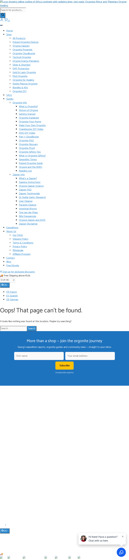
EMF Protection (21, 69)
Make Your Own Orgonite (32, 125)
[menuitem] (67, 292)
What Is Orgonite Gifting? (32, 156)
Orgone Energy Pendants (26, 61)
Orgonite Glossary (28, 144)
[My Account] (2, 21)
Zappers (10, 450)
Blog (8, 262)
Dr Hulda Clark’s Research (32, 197)
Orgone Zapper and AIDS (32, 220)
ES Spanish (12, 296)
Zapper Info (19, 175)
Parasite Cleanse (27, 205)
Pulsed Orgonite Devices (26, 42)
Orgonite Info (20, 103)
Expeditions (12, 228)
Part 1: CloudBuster (29, 137)
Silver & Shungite (21, 65)
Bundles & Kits (20, 87)
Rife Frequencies (27, 216)
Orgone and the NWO (30, 167)
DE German (12, 300)
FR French (11, 292)
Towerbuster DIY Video (31, 129)
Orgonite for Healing (23, 80)
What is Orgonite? (28, 106)
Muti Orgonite (20, 76)
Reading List (25, 171)
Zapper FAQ (25, 190)
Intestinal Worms (28, 209)
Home (9, 31)
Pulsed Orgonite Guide (31, 163)
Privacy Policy (20, 247)
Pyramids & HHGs (14, 445)
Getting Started (27, 114)
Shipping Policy (20, 239)
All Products (19, 38)
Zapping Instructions (29, 182)
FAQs (8, 487)
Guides (9, 99)
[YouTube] (6, 526)
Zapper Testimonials (29, 194)
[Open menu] (1, 25)
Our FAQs (18, 235)
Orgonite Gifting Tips (30, 152)
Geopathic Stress (28, 159)
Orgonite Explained (29, 118)
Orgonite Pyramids (22, 50)
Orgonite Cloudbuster (24, 53)
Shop (9, 34)
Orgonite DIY (20, 91)
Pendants (10, 441)
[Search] (2, 15)
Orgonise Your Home (30, 122)
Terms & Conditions (23, 243)
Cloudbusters (12, 436)
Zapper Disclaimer (28, 224)
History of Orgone (28, 110)
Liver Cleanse (25, 201)
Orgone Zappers (21, 46)
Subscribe (64, 365)
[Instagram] (9, 526)
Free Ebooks (12, 265)
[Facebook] (2, 526)
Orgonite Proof (27, 148)
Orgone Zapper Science (31, 186)
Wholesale (18, 250)
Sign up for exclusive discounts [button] (18, 272)
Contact (10, 258)
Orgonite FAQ (26, 141)
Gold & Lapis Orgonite (24, 72)
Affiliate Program (22, 254)
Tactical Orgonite (22, 57)
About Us (11, 231)
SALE (9, 95)
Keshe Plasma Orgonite (25, 84)
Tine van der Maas (28, 212)
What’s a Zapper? (28, 178)
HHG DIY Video (27, 133)
